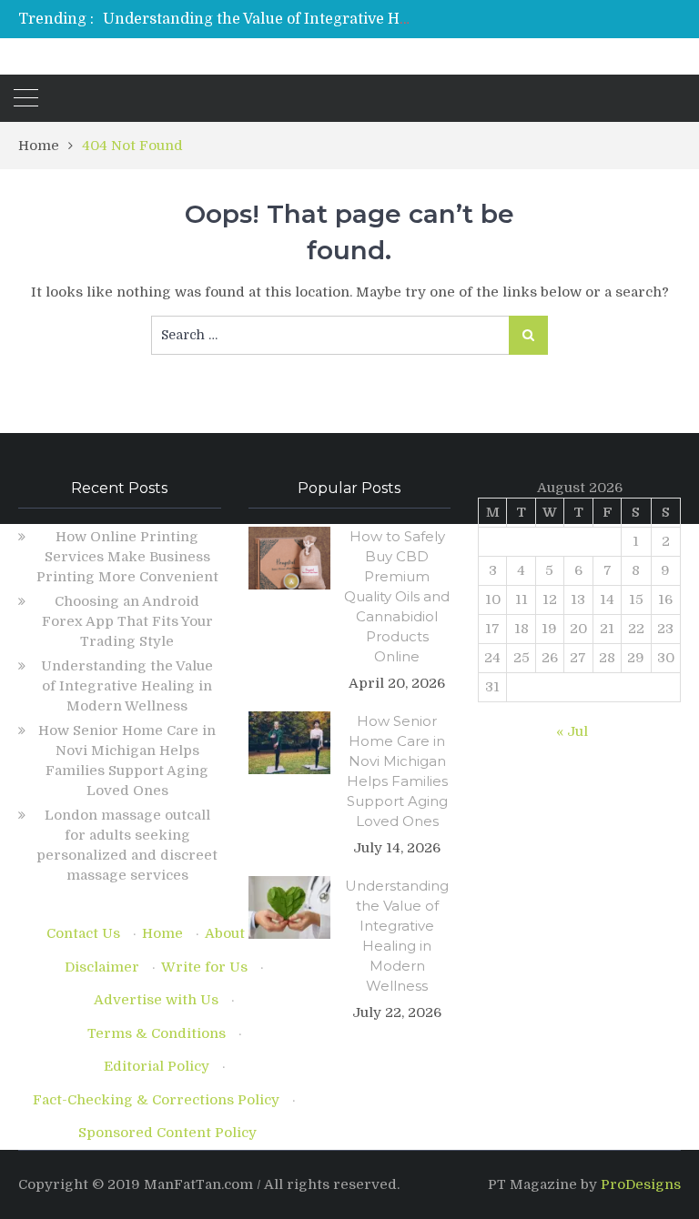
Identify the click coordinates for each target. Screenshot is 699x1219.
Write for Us (204, 967)
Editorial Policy (156, 1066)
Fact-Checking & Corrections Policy (156, 1100)
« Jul (572, 731)
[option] (259, 19)
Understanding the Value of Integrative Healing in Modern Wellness (346, 19)
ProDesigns (641, 1184)
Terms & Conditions (156, 1033)
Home (162, 933)
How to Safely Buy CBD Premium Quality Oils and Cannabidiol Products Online (397, 596)
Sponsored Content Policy (167, 1132)
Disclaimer (102, 967)
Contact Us (83, 933)
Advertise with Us (156, 1000)
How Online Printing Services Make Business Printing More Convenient (127, 557)
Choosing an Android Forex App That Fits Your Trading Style (127, 621)
